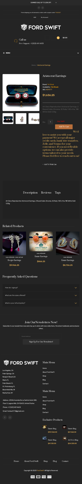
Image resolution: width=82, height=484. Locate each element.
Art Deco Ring (73, 440)
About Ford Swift (49, 372)
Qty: (44, 122)
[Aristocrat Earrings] (21, 118)
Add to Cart (64, 127)
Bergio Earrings (14, 260)
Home (34, 65)
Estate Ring (52, 429)
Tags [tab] (58, 193)
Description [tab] (30, 193)
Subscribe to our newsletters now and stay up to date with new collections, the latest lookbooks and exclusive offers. (41, 327)
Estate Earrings (41, 256)
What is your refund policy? (15, 303)
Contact (45, 384)
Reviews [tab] (46, 193)
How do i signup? (11, 288)
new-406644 (10, 257)
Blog (44, 380)
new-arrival (19, 257)
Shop (44, 376)
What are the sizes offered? (15, 295)
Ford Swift (40, 470)
